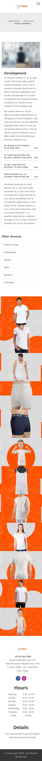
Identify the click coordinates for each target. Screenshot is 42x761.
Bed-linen (8, 275)
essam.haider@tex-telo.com (22, 660)
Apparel (7, 260)
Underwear (9, 282)
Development (10, 252)
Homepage (13, 21)
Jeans (6, 267)
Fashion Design (11, 245)
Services (29, 21)
